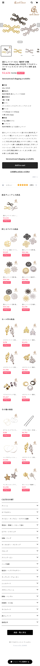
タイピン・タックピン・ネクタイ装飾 (15, 519)
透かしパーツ (6, 616)
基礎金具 (5, 622)
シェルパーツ (6, 583)
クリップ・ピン (7, 558)
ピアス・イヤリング (9, 532)
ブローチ (5, 551)
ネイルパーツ (6, 609)
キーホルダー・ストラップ (11, 545)
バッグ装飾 (6, 564)
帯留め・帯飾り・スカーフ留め (13, 525)
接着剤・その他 (7, 603)
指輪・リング (6, 538)
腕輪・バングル (7, 596)
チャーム (5, 506)
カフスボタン (6, 512)
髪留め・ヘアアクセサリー (11, 571)
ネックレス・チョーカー (10, 577)
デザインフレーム (8, 590)
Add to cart (20, 165)
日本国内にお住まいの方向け (20, 172)
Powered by (17, 645)
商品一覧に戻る (20, 632)
